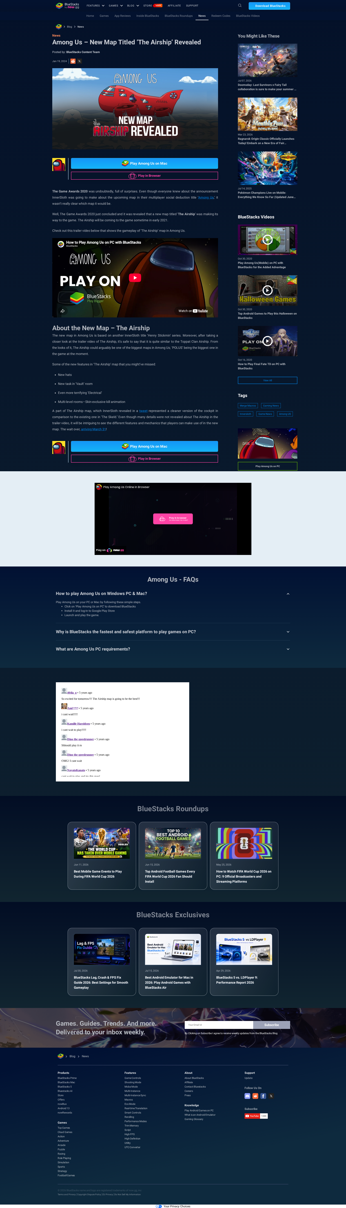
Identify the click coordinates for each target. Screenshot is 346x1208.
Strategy (62, 1171)
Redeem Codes (220, 15)
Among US (285, 413)
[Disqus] (122, 731)
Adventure (63, 1140)
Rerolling (129, 1116)
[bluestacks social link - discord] (247, 1096)
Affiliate (174, 5)
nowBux (62, 1103)
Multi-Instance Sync (135, 1095)
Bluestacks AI (65, 1091)
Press (188, 1095)
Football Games (66, 1175)
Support (192, 5)
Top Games (64, 1127)
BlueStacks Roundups (179, 15)
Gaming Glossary (194, 1119)
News (202, 15)
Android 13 (64, 1108)
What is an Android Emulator (200, 1114)
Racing (61, 1153)
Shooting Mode (133, 1082)
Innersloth (245, 413)
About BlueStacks (194, 1078)
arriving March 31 (93, 429)
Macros (129, 1099)
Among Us (206, 197)
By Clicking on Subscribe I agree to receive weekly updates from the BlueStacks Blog (231, 1033)
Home (90, 15)
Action (61, 1136)
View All (267, 380)
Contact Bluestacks (195, 1086)
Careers (189, 1091)
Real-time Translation (136, 1108)
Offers (61, 1099)
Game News (265, 413)
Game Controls (133, 1078)
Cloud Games (65, 1132)
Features (93, 5)
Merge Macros (248, 405)
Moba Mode (131, 1086)
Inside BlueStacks (147, 15)
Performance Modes (136, 1121)
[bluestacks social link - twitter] (271, 1096)
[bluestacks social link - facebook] (263, 1096)
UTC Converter (132, 1147)
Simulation (63, 1162)
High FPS (129, 1134)
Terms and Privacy (67, 1194)
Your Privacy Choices (177, 1206)
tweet (143, 411)
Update (248, 1078)
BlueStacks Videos (248, 15)
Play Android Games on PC (199, 1110)
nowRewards (65, 1112)
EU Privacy (108, 1194)
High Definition (132, 1138)
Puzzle (61, 1149)
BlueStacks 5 (65, 1086)
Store (152, 5)
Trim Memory (132, 1125)
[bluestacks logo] (67, 5)
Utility (128, 1142)
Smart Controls (133, 1112)
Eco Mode (130, 1103)
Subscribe (271, 1025)
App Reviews (122, 15)
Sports (61, 1166)
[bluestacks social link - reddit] (255, 1096)
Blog (131, 5)
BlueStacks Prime (67, 1078)
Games (113, 5)
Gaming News (271, 405)
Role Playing (64, 1158)
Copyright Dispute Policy (89, 1194)
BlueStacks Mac (66, 1082)
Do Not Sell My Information (127, 1194)
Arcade (61, 1145)
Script (128, 1129)
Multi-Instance (132, 1091)
